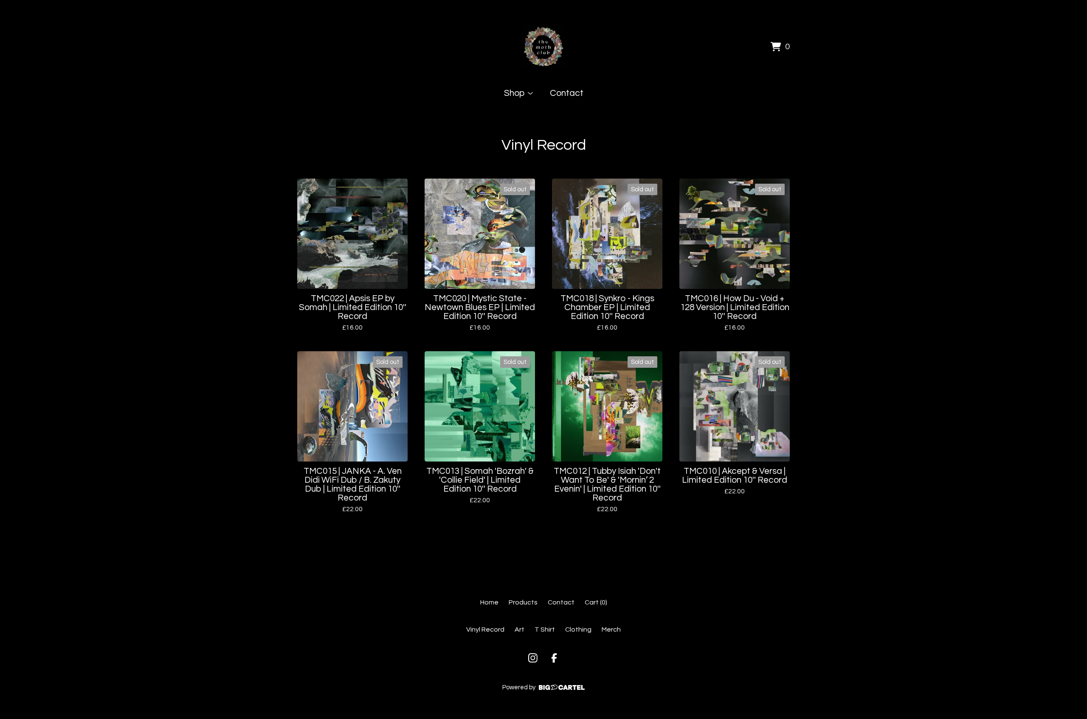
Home (489, 602)
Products (523, 602)
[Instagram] (533, 658)
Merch (611, 629)
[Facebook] (554, 658)
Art (519, 629)
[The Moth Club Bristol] (543, 46)
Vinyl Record (485, 629)
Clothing (578, 629)
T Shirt (545, 629)
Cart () (596, 602)
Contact (566, 93)
